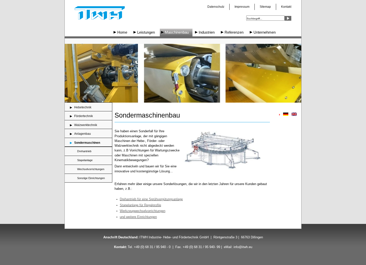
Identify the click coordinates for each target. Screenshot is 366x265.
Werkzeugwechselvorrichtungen (142, 211)
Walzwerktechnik (85, 125)
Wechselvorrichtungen (90, 169)
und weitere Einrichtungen (138, 217)
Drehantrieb (84, 151)
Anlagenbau (82, 133)
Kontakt (286, 6)
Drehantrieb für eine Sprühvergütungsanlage (151, 199)
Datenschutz (215, 6)
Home (122, 32)
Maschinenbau (177, 32)
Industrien (207, 32)
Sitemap (265, 6)
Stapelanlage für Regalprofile (140, 205)
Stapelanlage (85, 160)
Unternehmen (264, 32)
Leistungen (146, 32)
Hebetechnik (82, 107)
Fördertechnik (83, 116)
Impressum (242, 6)
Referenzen (234, 32)
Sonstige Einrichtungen (91, 178)
